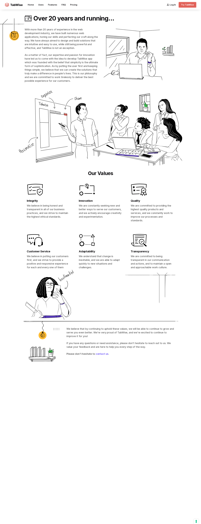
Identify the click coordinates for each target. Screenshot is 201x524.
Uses (41, 4)
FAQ (64, 4)
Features (52, 4)
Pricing (73, 4)
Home (31, 4)
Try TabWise (187, 4)
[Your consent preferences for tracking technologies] (196, 521)
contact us (102, 353)
